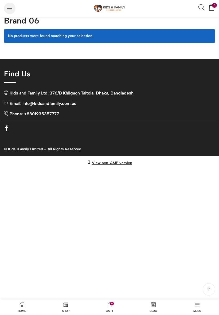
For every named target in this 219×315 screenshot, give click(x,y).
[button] (9, 8)
